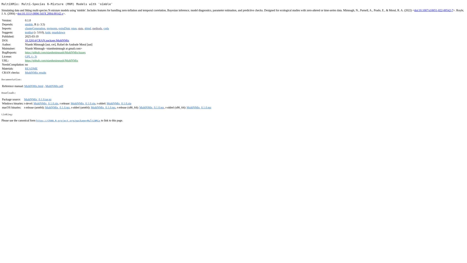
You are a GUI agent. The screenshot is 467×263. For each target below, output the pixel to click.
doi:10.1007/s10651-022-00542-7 (433, 10)
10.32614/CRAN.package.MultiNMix (47, 40)
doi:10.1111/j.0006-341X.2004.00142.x (40, 13)
